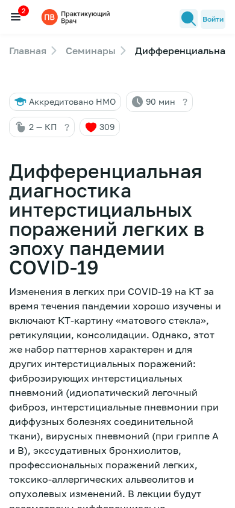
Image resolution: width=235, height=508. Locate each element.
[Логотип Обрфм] (77, 16)
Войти (213, 18)
